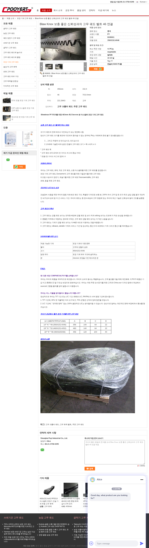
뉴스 (114, 10)
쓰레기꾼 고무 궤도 (10, 43)
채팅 (96, 69)
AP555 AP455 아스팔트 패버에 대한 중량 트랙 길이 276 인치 (70, 501)
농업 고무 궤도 (9, 33)
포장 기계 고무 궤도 (24, 18)
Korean (143, 2)
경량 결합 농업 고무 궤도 (48, 535)
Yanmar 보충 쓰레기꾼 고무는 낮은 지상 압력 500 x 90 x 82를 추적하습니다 (19, 533)
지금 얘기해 (103, 10)
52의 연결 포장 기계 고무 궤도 (23, 100)
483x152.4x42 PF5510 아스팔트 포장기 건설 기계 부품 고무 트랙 (49, 501)
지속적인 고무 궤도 (10, 86)
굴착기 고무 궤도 (9, 29)
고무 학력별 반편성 (10, 81)
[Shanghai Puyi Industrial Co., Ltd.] (41, 67)
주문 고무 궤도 (78, 424)
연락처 (92, 10)
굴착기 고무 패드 (9, 48)
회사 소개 (58, 10)
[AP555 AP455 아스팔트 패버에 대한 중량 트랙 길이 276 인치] (71, 490)
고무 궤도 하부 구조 (11, 76)
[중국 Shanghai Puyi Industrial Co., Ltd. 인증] (10, 139)
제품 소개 (46, 10)
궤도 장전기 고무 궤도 (11, 38)
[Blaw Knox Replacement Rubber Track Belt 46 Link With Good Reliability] (63, 44)
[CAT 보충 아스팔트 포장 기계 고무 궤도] (7, 109)
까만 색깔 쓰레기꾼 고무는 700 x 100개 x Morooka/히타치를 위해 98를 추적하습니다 (19, 539)
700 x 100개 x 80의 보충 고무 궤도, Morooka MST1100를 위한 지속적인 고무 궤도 (19, 526)
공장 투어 (69, 10)
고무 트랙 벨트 (65, 424)
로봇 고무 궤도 (9, 72)
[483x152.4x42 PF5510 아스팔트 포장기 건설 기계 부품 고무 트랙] (49, 490)
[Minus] (141, 479)
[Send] (141, 543)
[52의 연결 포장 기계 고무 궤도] (7, 100)
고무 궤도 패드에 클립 (11, 57)
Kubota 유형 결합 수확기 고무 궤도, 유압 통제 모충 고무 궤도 (54, 531)
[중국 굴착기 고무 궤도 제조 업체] (18, 9)
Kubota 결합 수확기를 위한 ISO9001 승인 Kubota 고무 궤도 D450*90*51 (54, 525)
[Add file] (91, 543)
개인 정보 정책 (28, 546)
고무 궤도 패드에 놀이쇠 (12, 52)
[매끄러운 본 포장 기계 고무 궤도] (7, 118)
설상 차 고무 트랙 (10, 67)
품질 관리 (81, 10)
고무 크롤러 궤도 (52, 424)
